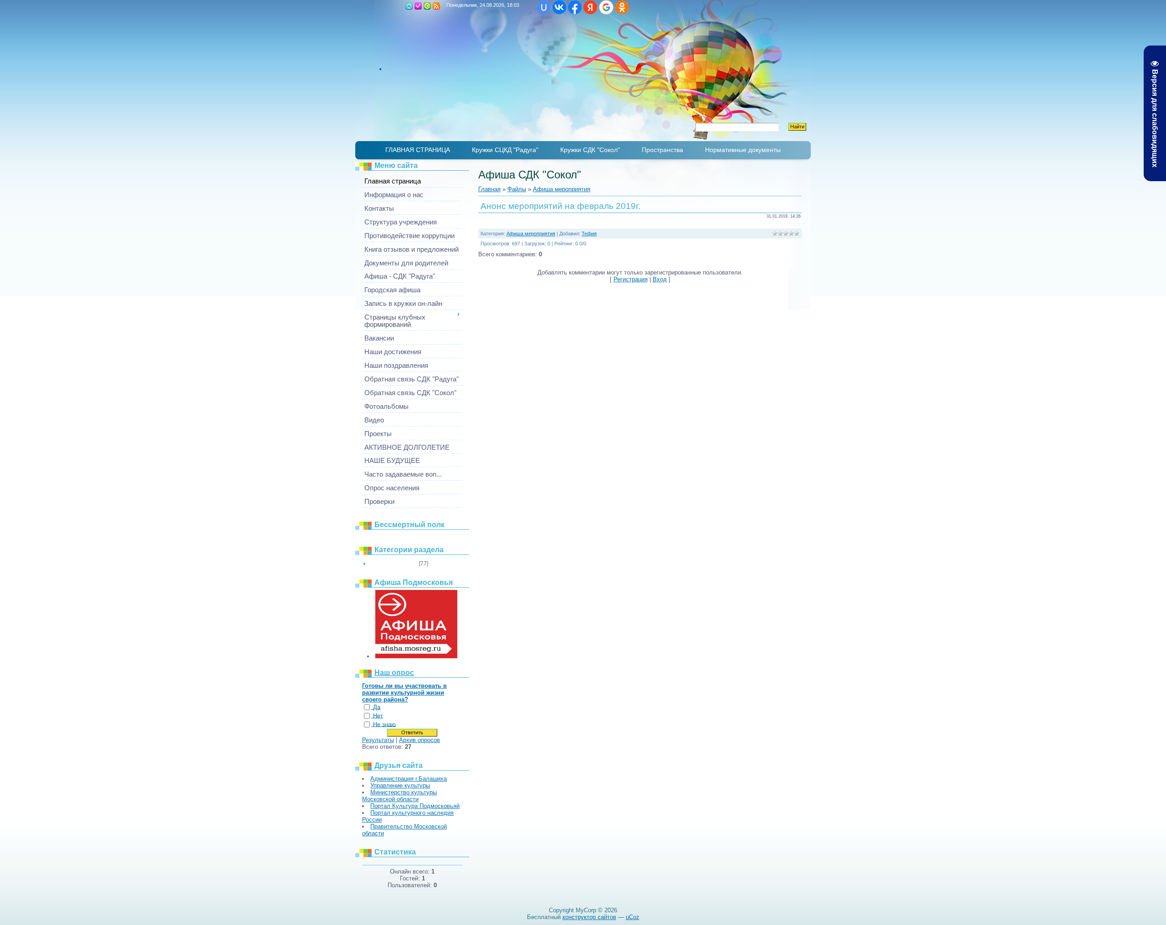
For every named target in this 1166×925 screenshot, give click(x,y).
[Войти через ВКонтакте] (559, 7)
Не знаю (384, 724)
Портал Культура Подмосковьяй (415, 806)
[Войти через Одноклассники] (622, 7)
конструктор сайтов (589, 917)
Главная (409, 6)
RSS (436, 6)
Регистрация (418, 6)
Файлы (516, 189)
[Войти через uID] (544, 7)
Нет (378, 715)
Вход (427, 6)
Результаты (378, 740)
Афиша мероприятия (392, 563)
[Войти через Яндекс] (590, 7)
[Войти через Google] (606, 7)
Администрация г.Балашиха (408, 778)
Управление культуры (400, 785)
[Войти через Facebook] (575, 7)
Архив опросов (419, 740)
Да (376, 707)
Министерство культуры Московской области (399, 796)
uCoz (632, 917)
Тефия (589, 233)
